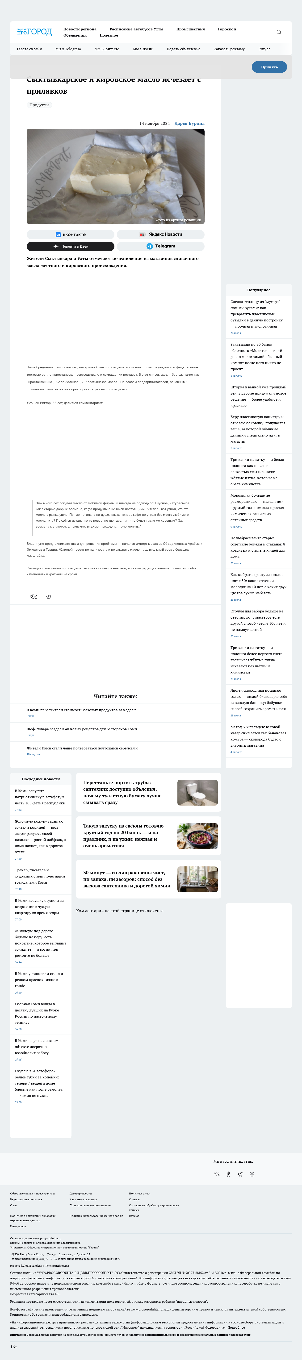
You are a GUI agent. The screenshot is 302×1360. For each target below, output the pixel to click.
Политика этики (139, 1193)
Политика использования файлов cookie (96, 1216)
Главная (134, 1216)
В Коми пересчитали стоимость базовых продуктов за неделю (82, 712)
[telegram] (50, 596)
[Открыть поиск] (279, 32)
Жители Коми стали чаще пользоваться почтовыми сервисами (82, 751)
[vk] (34, 596)
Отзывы (134, 1199)
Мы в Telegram (68, 49)
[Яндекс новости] (161, 234)
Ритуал (265, 49)
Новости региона (79, 29)
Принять (269, 67)
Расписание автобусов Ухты (136, 29)
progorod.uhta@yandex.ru (27, 1265)
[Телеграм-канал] (161, 246)
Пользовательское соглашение (90, 1205)
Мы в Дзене (143, 49)
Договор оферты (81, 1193)
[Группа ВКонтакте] (70, 234)
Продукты (39, 105)
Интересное (18, 1226)
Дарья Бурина (190, 123)
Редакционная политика (26, 1199)
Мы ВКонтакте (107, 49)
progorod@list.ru (109, 1258)
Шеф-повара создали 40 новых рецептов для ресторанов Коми (82, 732)
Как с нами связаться (83, 1199)
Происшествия (190, 29)
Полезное (109, 35)
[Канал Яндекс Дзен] (70, 246)
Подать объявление (184, 49)
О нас (13, 1205)
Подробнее (236, 1327)
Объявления (75, 35)
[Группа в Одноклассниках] (228, 1174)
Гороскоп (227, 29)
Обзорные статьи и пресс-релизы (32, 1193)
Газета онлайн (29, 49)
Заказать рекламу (229, 49)
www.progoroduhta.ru (47, 1238)
